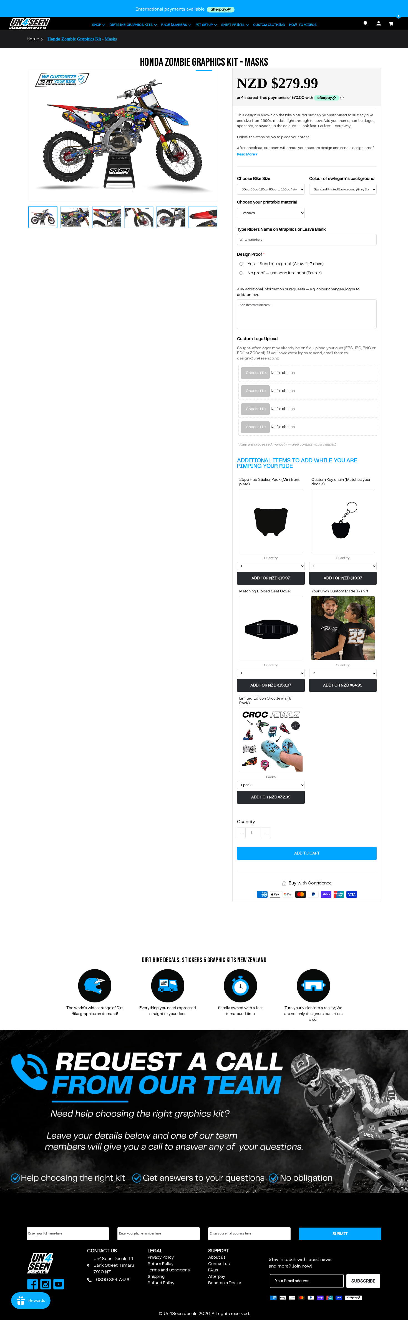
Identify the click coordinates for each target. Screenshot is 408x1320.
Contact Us (102, 1251)
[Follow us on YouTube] (59, 1285)
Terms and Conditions (169, 1270)
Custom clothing (269, 24)
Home (33, 39)
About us (217, 1257)
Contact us (219, 1264)
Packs (271, 777)
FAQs (213, 1270)
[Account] (379, 23)
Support (218, 1251)
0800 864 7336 (112, 1280)
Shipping (156, 1277)
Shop (96, 24)
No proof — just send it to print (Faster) (285, 273)
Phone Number (132, 1222)
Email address (221, 1222)
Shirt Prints (233, 24)
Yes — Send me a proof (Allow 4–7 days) (286, 264)
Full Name (36, 1222)
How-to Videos (303, 24)
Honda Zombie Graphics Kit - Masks (82, 39)
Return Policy (160, 1264)
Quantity (271, 558)
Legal (155, 1251)
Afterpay (216, 1277)
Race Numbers (174, 24)
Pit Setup (204, 24)
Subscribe (282, 1251)
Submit (340, 1234)
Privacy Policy (161, 1257)
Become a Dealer (224, 1283)
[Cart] (391, 23)
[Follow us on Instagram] (46, 1285)
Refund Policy (161, 1283)
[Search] (366, 23)
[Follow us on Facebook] (33, 1285)
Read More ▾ (247, 154)
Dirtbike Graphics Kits (131, 24)
